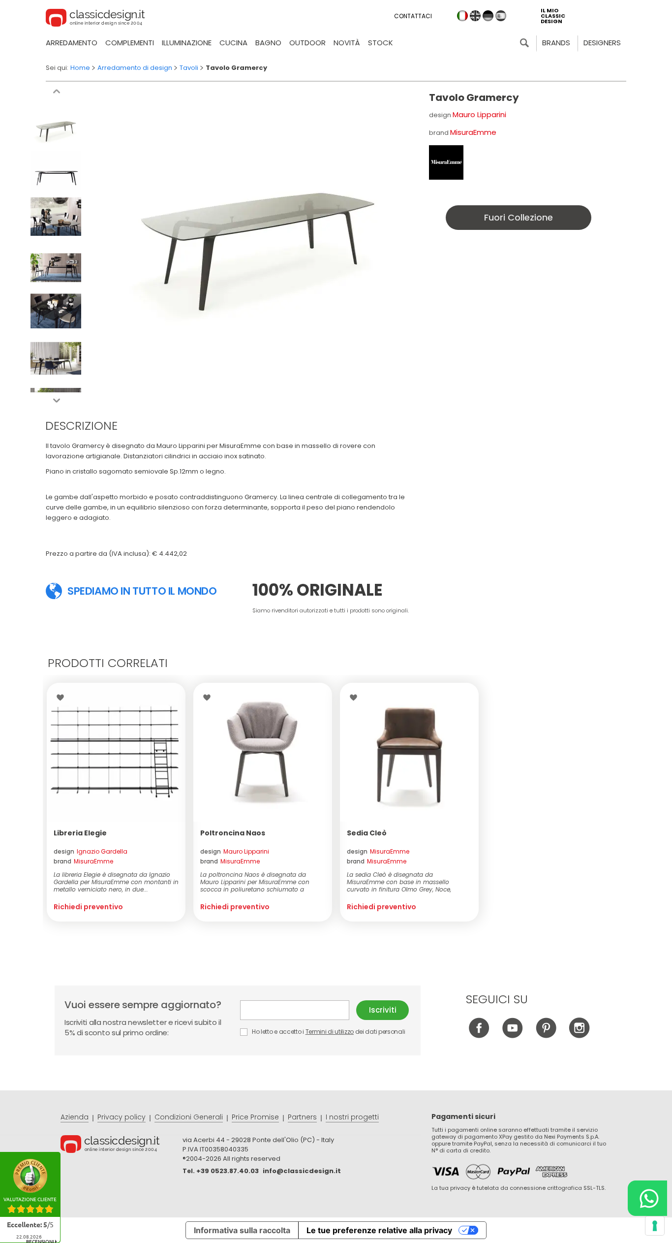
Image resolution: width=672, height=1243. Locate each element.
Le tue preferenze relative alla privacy (379, 1230)
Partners (302, 1117)
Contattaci (413, 16)
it (462, 15)
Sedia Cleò (367, 833)
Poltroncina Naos (232, 833)
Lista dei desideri (63, 697)
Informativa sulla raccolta (242, 1230)
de (488, 15)
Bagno (268, 42)
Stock (380, 42)
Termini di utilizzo (329, 1031)
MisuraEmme (473, 132)
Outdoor (307, 42)
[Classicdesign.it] (95, 19)
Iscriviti (383, 1010)
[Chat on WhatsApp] (647, 1198)
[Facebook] (479, 1035)
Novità (347, 42)
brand (83, 861)
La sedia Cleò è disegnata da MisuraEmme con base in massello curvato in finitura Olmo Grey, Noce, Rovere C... (399, 882)
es (500, 15)
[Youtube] (512, 1035)
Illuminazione (187, 42)
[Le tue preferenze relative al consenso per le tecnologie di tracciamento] (654, 1225)
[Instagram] (579, 1035)
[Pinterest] (546, 1035)
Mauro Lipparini (479, 114)
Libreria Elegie (80, 833)
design (90, 851)
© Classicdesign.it (122, 1145)
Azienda (75, 1117)
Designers (602, 42)
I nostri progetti (352, 1117)
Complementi (129, 42)
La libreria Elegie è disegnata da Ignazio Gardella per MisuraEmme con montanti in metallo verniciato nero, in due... (116, 882)
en (475, 15)
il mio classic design (553, 16)
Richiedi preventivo (88, 907)
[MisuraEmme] (446, 162)
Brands (556, 42)
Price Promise (255, 1117)
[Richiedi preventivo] (116, 752)
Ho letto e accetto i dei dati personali (327, 1031)
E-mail (298, 1010)
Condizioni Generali (188, 1117)
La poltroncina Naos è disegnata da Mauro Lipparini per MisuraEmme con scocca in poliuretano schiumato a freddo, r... (254, 882)
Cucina (233, 42)
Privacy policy (121, 1117)
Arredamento (71, 42)
